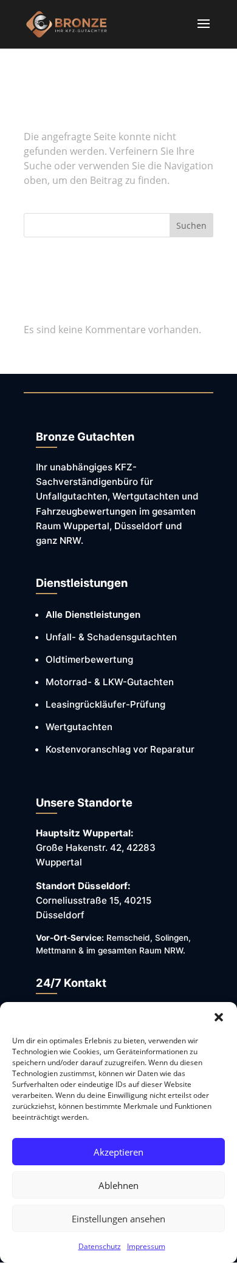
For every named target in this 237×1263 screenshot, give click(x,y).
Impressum (146, 1246)
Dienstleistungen (82, 582)
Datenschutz (99, 1246)
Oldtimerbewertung (89, 659)
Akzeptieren (118, 1152)
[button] (219, 1017)
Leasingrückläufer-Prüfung (105, 704)
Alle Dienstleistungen (93, 614)
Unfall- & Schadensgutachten (111, 637)
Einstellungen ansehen (118, 1219)
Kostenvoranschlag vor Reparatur (120, 749)
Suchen (191, 225)
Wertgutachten (79, 727)
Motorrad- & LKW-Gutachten (110, 682)
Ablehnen (118, 1185)
